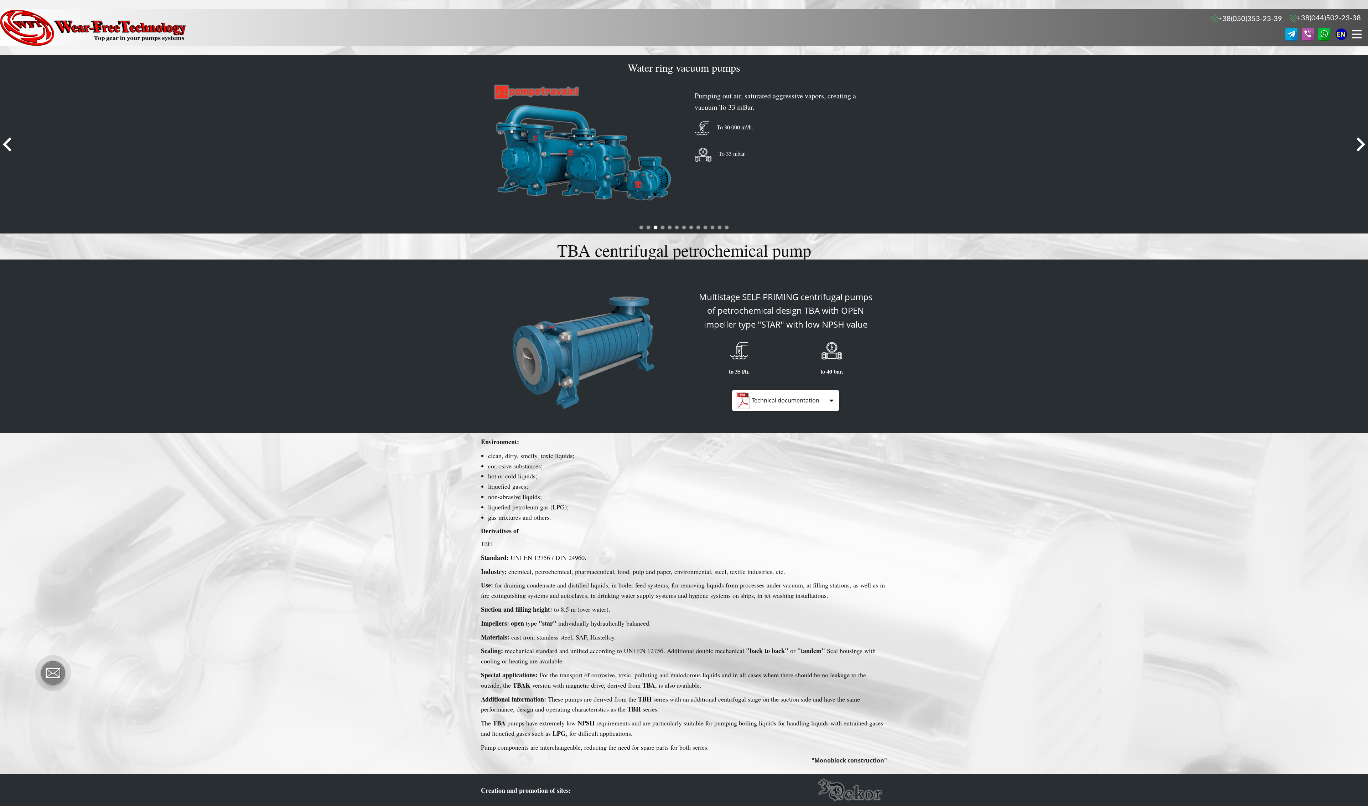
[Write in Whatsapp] (1324, 34)
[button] (7, 144)
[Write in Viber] (1307, 34)
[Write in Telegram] (1291, 34)
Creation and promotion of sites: (526, 790)
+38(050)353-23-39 (1250, 18)
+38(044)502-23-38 (1329, 18)
